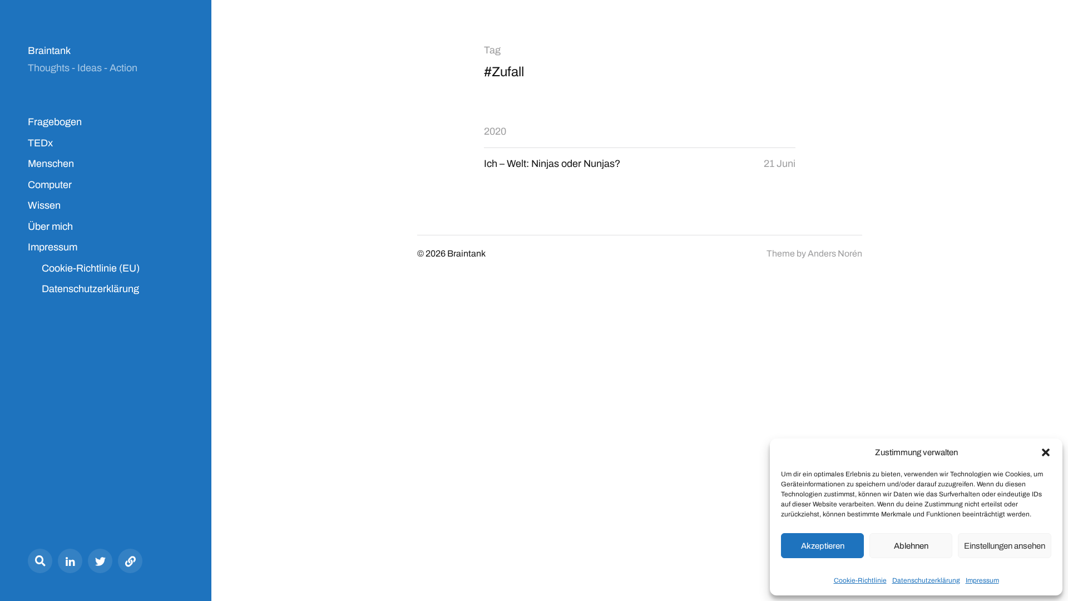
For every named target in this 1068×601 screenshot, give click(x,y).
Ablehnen (911, 545)
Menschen (51, 163)
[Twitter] (100, 561)
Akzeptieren (822, 545)
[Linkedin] (70, 561)
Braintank (49, 50)
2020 (495, 131)
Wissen (44, 205)
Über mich (50, 226)
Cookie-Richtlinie (860, 580)
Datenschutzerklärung (926, 580)
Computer (50, 184)
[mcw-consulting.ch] (130, 561)
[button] (1045, 452)
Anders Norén (835, 253)
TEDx (40, 143)
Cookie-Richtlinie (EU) (91, 268)
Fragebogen (55, 121)
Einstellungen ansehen (1004, 545)
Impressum (982, 580)
